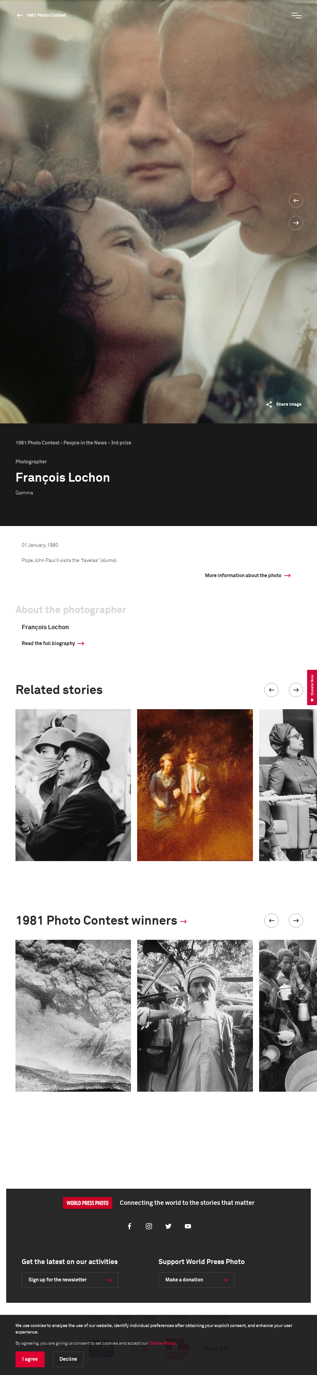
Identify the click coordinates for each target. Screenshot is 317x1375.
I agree (30, 1359)
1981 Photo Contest (46, 15)
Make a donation (184, 1279)
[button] (271, 690)
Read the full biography (48, 643)
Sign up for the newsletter (57, 1279)
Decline (68, 1359)
